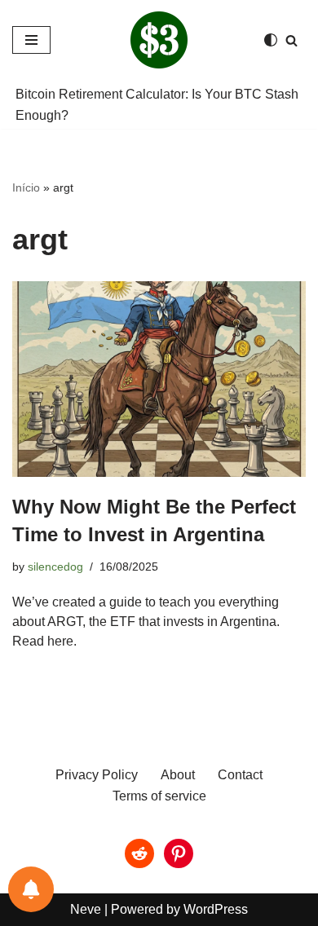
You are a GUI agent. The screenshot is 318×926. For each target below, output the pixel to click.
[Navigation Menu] (31, 40)
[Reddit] (139, 853)
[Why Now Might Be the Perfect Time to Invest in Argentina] (159, 379)
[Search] (291, 40)
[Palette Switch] (270, 39)
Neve (85, 909)
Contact (240, 775)
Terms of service (159, 796)
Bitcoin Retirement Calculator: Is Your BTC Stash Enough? (156, 104)
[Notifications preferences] (31, 889)
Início (26, 187)
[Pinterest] (178, 853)
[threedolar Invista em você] (159, 39)
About (178, 775)
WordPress (215, 909)
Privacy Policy (96, 775)
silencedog (55, 566)
